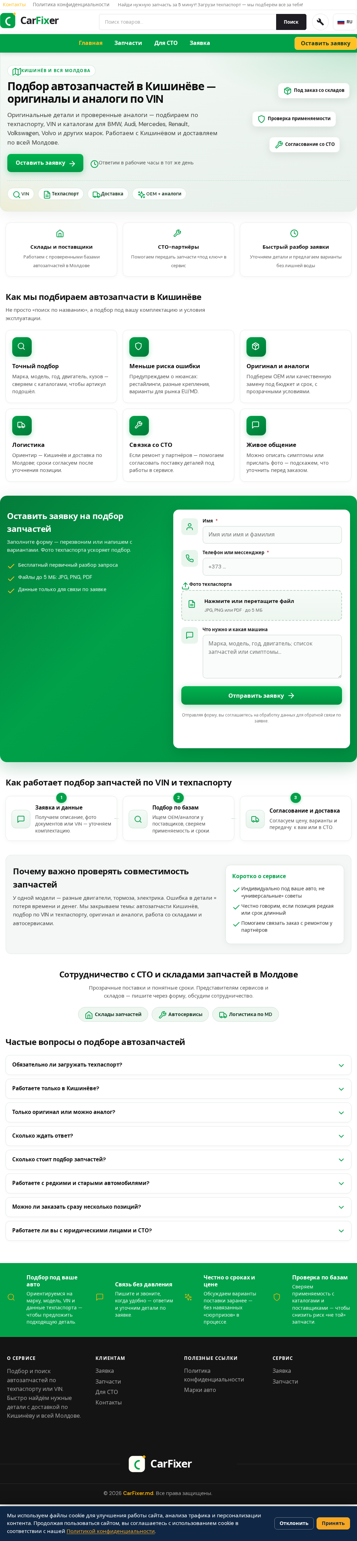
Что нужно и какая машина (235, 630)
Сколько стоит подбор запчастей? (59, 1159)
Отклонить (294, 1523)
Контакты (14, 4)
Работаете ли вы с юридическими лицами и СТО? (82, 1230)
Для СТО (166, 43)
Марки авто (200, 1390)
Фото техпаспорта (210, 584)
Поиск (291, 22)
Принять (333, 1523)
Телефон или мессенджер (236, 553)
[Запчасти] (320, 22)
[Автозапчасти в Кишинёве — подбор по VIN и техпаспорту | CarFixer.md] (178, 1464)
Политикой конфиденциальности (111, 1531)
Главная (90, 43)
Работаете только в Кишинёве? (55, 1088)
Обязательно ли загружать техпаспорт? (67, 1064)
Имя (210, 521)
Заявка (200, 43)
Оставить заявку (40, 163)
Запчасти (128, 43)
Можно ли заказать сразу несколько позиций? (76, 1206)
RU (349, 22)
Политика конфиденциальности (71, 4)
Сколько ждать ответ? (42, 1135)
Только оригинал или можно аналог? (63, 1112)
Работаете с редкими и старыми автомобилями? (81, 1183)
